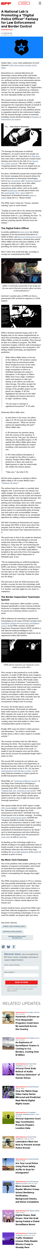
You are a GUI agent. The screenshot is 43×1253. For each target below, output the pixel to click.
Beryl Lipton (34, 1012)
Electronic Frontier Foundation (6, 3)
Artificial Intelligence (12, 931)
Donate (24, 3)
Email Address (9, 972)
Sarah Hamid (34, 1211)
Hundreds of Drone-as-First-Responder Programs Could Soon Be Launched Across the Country (28, 1022)
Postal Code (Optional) (12, 965)
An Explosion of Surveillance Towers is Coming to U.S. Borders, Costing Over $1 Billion (27, 1048)
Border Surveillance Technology (17, 937)
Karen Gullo (34, 1038)
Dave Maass (7, 33)
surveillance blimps (9, 623)
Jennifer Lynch (28, 1114)
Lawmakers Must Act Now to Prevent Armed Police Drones (28, 1144)
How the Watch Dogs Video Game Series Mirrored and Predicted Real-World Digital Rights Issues (28, 1097)
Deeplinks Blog (21, 1012)
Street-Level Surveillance (14, 926)
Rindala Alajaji (21, 1183)
